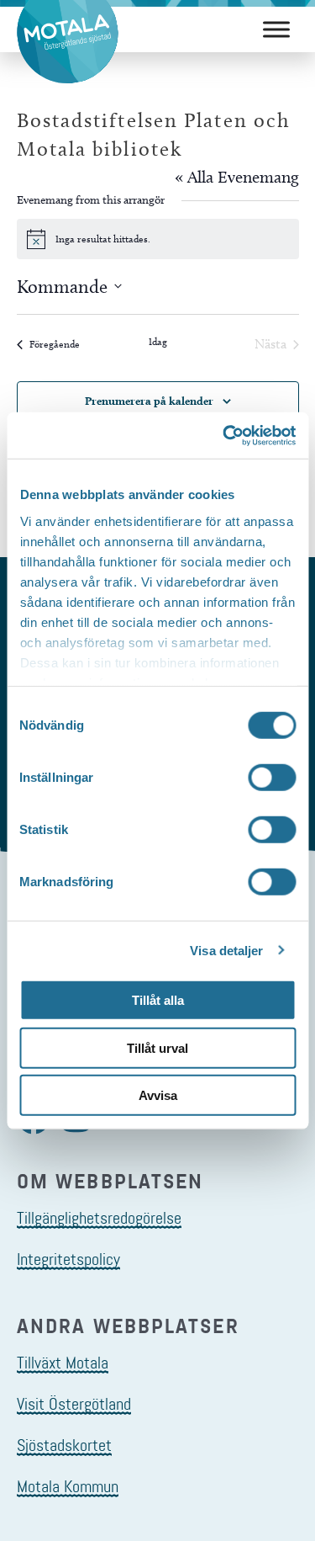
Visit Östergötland (74, 1404)
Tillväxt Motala (62, 1363)
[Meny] (276, 29)
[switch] (272, 777)
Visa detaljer (226, 950)
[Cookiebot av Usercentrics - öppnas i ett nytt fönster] (224, 435)
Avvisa (158, 1095)
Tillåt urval (157, 1047)
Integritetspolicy (68, 1259)
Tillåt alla (158, 1000)
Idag (158, 341)
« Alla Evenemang (237, 177)
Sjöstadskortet (64, 1445)
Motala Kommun (67, 1486)
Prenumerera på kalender (149, 400)
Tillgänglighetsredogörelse (99, 1218)
